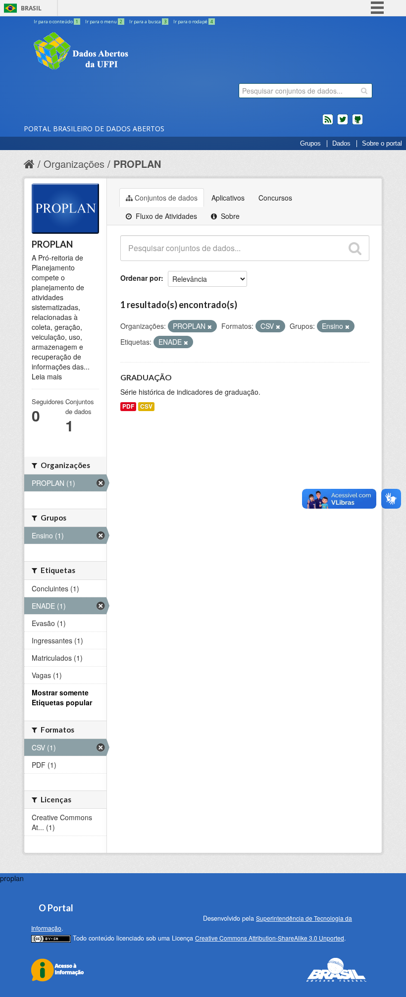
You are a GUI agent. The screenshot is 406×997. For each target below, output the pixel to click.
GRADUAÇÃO (146, 377)
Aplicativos (228, 198)
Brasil (31, 8)
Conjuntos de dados (166, 198)
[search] (364, 91)
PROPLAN (137, 164)
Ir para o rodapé (193, 21)
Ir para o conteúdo (56, 21)
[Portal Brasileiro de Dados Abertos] (140, 52)
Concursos (275, 198)
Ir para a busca (147, 21)
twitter (343, 123)
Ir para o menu (103, 21)
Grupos (310, 143)
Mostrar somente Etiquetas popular (62, 697)
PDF (128, 406)
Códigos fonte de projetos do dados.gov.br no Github (357, 123)
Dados (341, 143)
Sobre (229, 216)
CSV (146, 406)
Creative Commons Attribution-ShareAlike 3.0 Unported (269, 938)
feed (328, 123)
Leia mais (47, 376)
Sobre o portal (382, 143)
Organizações (74, 164)
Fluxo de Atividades (165, 216)
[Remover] (209, 326)
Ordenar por (140, 278)
